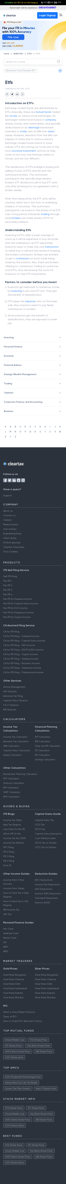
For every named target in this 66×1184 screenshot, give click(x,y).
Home (6, 54)
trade (23, 131)
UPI (5, 942)
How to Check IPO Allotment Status (22, 1021)
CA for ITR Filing (11, 631)
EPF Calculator (11, 787)
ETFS (29, 54)
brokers (16, 218)
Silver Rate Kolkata (45, 993)
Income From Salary (13, 888)
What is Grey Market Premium (19, 1012)
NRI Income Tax (11, 909)
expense (30, 301)
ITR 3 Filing (8, 856)
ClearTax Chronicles (13, 547)
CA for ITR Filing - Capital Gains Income (24, 640)
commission (22, 258)
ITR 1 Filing (8, 847)
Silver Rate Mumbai (45, 997)
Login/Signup (47, 15)
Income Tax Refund (13, 842)
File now (13, 37)
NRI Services (9, 709)
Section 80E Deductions (48, 893)
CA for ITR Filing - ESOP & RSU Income (23, 649)
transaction (52, 246)
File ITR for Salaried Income (17, 599)
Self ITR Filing (10, 576)
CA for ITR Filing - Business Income (21, 663)
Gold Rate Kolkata (13, 993)
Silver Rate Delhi (43, 984)
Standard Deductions (46, 898)
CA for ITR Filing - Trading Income (20, 658)
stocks (13, 115)
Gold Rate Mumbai (13, 997)
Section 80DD (42, 902)
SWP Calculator (11, 792)
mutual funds (43, 111)
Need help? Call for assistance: (33, 7)
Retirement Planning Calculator (20, 774)
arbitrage (33, 127)
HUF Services (10, 691)
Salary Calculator (12, 755)
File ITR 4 (7, 594)
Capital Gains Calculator (16, 750)
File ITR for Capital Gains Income (20, 603)
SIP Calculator (42, 737)
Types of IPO (9, 1016)
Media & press (10, 524)
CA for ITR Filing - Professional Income (23, 672)
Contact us (9, 515)
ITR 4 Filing (8, 861)
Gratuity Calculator (13, 783)
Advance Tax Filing (13, 696)
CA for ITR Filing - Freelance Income (22, 668)
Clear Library (9, 538)
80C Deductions (44, 880)
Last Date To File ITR (14, 829)
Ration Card (9, 937)
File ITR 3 (7, 590)
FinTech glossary (12, 542)
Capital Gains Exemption (48, 833)
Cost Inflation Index (45, 838)
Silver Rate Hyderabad (47, 988)
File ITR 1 (7, 581)
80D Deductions (43, 889)
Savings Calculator (45, 759)
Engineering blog (12, 533)
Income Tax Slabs (12, 820)
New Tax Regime (12, 824)
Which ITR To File (12, 833)
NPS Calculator (11, 796)
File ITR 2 (7, 585)
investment (29, 150)
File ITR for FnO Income (15, 608)
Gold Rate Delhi (11, 984)
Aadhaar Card (10, 933)
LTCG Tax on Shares (45, 847)
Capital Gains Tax (44, 820)
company (50, 119)
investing (16, 290)
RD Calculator (42, 755)
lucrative (17, 150)
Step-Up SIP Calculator (47, 746)
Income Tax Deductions (47, 884)
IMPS (5, 951)
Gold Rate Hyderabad (15, 988)
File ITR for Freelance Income (18, 612)
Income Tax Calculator (15, 737)
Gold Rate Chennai (13, 979)
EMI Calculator (42, 741)
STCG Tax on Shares (46, 842)
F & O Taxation (11, 705)
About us (8, 511)
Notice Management (14, 687)
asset (51, 131)
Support (7, 495)
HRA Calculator (11, 746)
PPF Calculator (11, 778)
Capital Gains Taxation (15, 700)
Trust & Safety (10, 551)
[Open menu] (61, 15)
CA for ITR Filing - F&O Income (19, 645)
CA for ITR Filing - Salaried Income (21, 636)
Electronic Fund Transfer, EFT (20, 70)
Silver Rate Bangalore (46, 975)
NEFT (5, 947)
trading (45, 214)
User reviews (9, 529)
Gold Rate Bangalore (14, 975)
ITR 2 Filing (8, 851)
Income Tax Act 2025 (14, 838)
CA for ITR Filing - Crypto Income (20, 654)
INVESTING (18, 54)
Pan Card (8, 928)
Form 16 (7, 865)
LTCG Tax (40, 824)
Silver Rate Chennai (45, 979)
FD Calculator (42, 750)
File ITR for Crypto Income (16, 617)
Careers (7, 520)
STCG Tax (40, 829)
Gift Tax (7, 914)
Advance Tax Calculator (16, 741)
